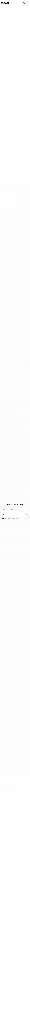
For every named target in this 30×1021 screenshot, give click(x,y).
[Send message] (26, 514)
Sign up (25, 3)
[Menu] (2, 3)
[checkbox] (3, 518)
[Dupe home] (6, 3)
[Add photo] (3, 514)
